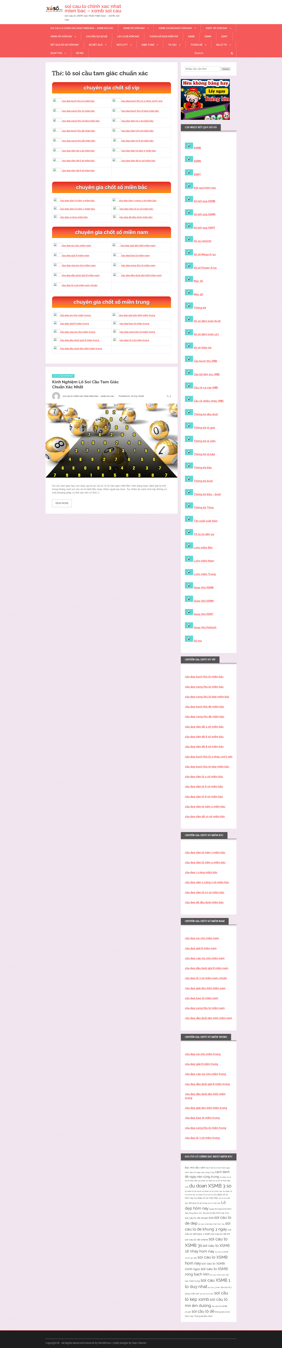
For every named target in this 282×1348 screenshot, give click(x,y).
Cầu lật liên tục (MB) (207, 374)
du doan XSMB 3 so (210, 1186)
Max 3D (198, 281)
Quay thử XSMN (204, 600)
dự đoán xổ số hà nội (204, 1195)
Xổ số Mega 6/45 (205, 254)
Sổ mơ (198, 640)
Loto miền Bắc (203, 547)
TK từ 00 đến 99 (204, 534)
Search (226, 69)
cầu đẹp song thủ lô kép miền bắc (81, 121)
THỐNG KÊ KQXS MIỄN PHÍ (163, 36)
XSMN (207, 36)
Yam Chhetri (139, 1343)
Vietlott (122, 45)
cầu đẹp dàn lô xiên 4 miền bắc (77, 209)
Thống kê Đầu (203, 467)
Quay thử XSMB (203, 587)
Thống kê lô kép (204, 454)
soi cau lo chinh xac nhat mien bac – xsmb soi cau (93, 8)
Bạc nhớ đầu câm (195, 1167)
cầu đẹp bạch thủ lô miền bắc (78, 101)
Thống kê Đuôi (203, 481)
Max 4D (198, 294)
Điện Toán (148, 45)
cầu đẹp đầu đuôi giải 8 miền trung (79, 340)
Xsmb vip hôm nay (134, 28)
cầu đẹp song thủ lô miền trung (137, 332)
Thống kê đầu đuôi (206, 414)
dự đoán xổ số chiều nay (212, 1191)
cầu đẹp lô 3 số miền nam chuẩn (79, 285)
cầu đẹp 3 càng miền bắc (74, 217)
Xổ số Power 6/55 (205, 267)
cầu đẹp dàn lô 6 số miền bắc (137, 131)
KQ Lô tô (221, 45)
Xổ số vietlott (202, 241)
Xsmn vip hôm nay (61, 36)
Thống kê (196, 45)
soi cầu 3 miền (214, 1287)
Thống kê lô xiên (205, 441)
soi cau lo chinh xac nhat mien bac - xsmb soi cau (88, 396)
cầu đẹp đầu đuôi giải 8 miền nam (81, 275)
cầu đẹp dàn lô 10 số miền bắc (136, 209)
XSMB (191, 36)
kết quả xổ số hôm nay (64, 45)
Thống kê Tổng (204, 507)
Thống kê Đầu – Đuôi (207, 494)
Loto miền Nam (204, 560)
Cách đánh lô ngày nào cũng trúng (199, 1172)
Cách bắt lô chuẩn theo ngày (218, 1168)
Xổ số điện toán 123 (206, 334)
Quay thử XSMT (203, 614)
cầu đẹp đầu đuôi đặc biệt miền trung (81, 348)
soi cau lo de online (196, 1239)
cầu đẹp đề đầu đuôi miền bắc (136, 217)
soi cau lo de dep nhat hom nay (211, 1224)
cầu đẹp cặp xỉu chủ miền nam (79, 265)
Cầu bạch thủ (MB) (205, 361)
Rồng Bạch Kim (195, 1213)
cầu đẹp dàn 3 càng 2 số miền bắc (138, 200)
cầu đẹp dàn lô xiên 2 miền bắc (138, 150)
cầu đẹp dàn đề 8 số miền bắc (78, 170)
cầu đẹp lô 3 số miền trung (134, 340)
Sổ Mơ (80, 53)
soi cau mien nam (217, 1275)
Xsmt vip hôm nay (216, 28)
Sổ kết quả (95, 45)
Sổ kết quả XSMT (204, 227)
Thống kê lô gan (204, 427)
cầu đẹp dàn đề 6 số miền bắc (78, 160)
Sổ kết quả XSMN (204, 214)
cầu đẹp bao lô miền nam (135, 255)
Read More (61, 503)
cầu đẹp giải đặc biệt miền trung (137, 315)
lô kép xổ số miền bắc (211, 1203)
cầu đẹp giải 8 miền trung (74, 323)
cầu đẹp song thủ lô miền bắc (78, 111)
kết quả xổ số (195, 1203)
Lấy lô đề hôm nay (128, 36)
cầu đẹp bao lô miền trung (134, 323)
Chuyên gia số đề (96, 36)
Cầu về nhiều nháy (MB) (209, 401)
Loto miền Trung (205, 574)
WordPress (104, 1343)
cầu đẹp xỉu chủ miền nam (76, 245)
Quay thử (56, 53)
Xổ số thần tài (202, 347)
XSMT (224, 36)
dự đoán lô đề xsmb (193, 1191)
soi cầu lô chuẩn (206, 1294)
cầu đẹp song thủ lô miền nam (138, 265)
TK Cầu (172, 45)
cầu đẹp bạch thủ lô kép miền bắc (140, 111)
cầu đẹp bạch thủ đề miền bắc (78, 131)
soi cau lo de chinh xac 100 (216, 1213)
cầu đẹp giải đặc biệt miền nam (138, 245)
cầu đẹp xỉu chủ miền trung (75, 315)
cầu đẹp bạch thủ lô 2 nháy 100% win (142, 101)
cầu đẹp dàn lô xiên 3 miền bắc (77, 200)
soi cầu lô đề (203, 1311)
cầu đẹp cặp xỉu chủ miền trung (77, 332)
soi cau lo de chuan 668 (199, 1217)
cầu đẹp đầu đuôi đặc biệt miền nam (141, 275)
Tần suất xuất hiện (206, 520)
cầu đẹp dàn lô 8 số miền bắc (137, 140)
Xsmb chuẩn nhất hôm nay (175, 28)
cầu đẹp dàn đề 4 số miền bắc (78, 150)
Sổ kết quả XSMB (204, 201)
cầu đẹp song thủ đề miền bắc (78, 140)
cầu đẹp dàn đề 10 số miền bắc (138, 160)
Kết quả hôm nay (205, 187)
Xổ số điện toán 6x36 (207, 321)
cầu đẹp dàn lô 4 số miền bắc (137, 121)
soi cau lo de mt (220, 1233)
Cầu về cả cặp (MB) (206, 387)
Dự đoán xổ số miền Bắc (206, 1198)
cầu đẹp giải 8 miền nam (75, 255)
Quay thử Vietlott (205, 627)
